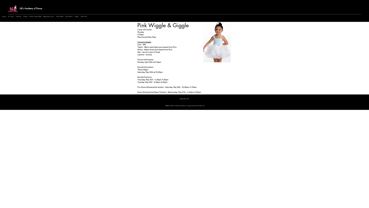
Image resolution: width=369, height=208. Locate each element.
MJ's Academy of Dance (31, 8)
